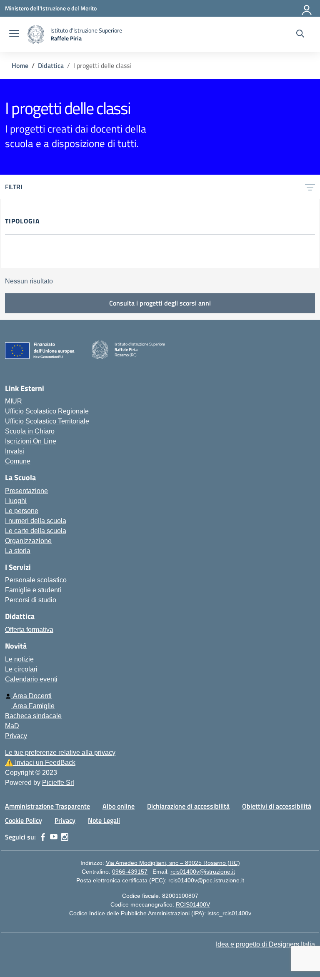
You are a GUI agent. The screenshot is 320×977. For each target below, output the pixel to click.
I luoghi (16, 500)
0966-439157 (130, 871)
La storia (17, 550)
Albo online (118, 806)
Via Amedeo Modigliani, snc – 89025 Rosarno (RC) (173, 862)
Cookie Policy (23, 820)
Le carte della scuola (35, 530)
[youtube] (54, 837)
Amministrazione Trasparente (47, 806)
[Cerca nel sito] (300, 34)
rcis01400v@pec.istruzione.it (206, 880)
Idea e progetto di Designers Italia (265, 944)
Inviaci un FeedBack (40, 762)
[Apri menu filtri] (310, 187)
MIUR (13, 401)
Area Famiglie (33, 705)
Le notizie (19, 659)
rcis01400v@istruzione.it (202, 871)
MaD (12, 725)
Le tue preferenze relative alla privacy (60, 752)
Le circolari (21, 669)
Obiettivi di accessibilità (276, 806)
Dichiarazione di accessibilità (188, 806)
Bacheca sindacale (33, 715)
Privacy (16, 735)
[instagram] (64, 837)
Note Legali (104, 820)
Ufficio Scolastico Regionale (47, 411)
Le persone (21, 510)
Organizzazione (28, 540)
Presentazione (26, 490)
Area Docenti (31, 695)
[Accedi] (307, 8)
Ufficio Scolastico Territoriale (47, 421)
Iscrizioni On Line (30, 441)
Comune (17, 461)
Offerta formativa (29, 629)
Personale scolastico (36, 580)
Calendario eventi (31, 679)
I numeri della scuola (35, 520)
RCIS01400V (193, 904)
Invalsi (14, 451)
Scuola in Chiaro (30, 431)
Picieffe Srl (58, 782)
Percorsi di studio (30, 600)
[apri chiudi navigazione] (14, 35)
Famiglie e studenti (33, 590)
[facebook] (43, 837)
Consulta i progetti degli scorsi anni (160, 303)
